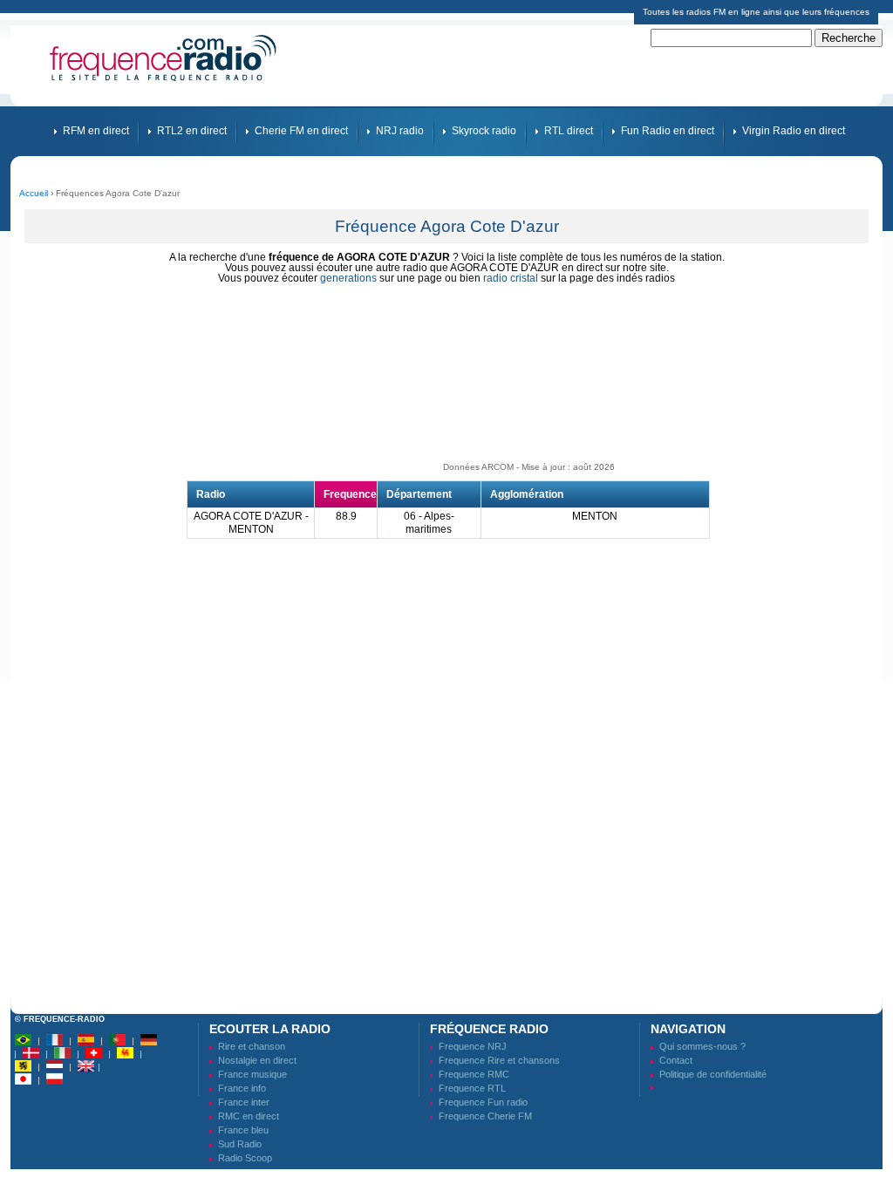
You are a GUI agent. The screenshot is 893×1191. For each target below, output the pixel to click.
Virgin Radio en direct (793, 131)
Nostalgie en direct (257, 1060)
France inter (243, 1102)
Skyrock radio (484, 131)
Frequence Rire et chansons (499, 1060)
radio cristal (510, 278)
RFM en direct (96, 131)
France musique (252, 1074)
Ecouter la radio (270, 1029)
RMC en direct (248, 1116)
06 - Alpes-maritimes (429, 522)
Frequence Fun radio (483, 1102)
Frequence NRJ (473, 1046)
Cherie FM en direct (301, 131)
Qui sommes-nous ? (702, 1046)
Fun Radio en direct (667, 131)
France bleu (243, 1130)
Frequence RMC (474, 1074)
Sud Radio (240, 1144)
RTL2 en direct (192, 131)
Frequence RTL (472, 1088)
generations (348, 278)
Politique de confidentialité (713, 1074)
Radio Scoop (245, 1158)
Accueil (33, 193)
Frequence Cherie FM (485, 1116)
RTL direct (568, 131)
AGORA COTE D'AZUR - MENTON (251, 522)
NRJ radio (400, 131)
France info (242, 1088)
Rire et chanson (251, 1046)
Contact (675, 1060)
